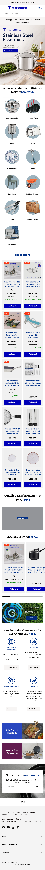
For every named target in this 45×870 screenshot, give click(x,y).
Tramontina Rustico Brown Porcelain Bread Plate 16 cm (12, 472)
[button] (42, 8)
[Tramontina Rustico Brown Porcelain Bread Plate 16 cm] (12, 458)
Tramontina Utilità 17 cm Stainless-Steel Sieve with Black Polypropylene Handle (12, 432)
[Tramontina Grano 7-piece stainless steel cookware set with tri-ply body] (32, 270)
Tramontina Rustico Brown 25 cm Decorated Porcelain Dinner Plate (33, 472)
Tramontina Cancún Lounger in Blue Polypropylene (33, 335)
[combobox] (22, 13)
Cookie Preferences (10, 862)
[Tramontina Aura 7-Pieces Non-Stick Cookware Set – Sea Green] (12, 320)
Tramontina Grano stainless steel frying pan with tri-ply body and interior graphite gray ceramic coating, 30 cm (12, 386)
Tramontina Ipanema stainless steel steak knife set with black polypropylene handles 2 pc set (33, 433)
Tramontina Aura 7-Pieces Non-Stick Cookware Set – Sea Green (12, 336)
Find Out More (11, 667)
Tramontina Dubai (24, 864)
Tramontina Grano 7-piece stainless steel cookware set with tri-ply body (33, 285)
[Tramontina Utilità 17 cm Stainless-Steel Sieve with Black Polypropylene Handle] (12, 417)
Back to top (23, 802)
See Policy (11, 709)
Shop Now (34, 667)
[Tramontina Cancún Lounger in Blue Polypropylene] (32, 320)
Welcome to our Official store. (22, 2)
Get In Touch (34, 709)
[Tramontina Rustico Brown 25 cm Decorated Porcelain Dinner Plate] (32, 458)
